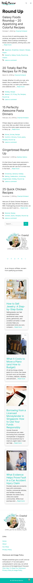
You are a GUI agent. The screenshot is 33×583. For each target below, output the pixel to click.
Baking (7, 176)
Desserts (8, 55)
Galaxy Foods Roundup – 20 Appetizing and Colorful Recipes (13, 22)
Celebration (14, 176)
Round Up (24, 55)
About (4, 544)
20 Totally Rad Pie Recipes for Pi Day (14, 69)
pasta (23, 137)
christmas (22, 176)
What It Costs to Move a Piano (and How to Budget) (15, 363)
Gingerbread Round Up (15, 151)
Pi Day (15, 94)
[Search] (26, 224)
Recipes (23, 94)
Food (19, 137)
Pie (19, 94)
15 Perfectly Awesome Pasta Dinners (13, 110)
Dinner (7, 134)
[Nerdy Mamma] (9, 3)
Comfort (8, 137)
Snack (4, 52)
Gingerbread (6, 179)
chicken (7, 215)
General (15, 174)
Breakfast (15, 50)
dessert (7, 94)
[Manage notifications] (29, 579)
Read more (7, 45)
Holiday (7, 92)
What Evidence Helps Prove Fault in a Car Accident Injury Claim (16, 479)
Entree (12, 134)
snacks (4, 57)
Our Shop (5, 547)
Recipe (27, 50)
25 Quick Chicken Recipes (14, 190)
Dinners (14, 137)
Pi (11, 94)
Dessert (22, 50)
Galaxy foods (16, 55)
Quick (13, 215)
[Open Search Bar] (26, 3)
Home (4, 541)
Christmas (8, 174)
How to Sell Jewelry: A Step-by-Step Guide (15, 306)
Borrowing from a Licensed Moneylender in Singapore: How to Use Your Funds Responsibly (16, 419)
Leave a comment (11, 60)
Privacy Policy (7, 549)
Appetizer (8, 50)
